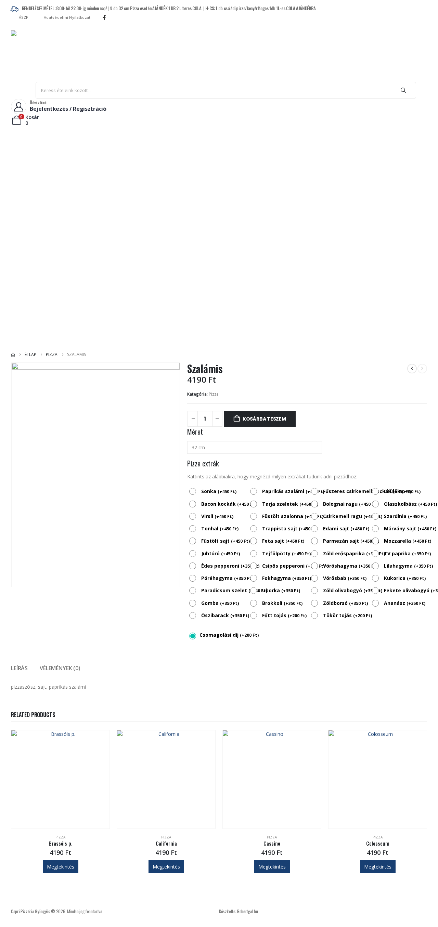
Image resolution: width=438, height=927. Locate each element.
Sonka (218, 491)
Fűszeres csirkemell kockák (367, 491)
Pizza (214, 394)
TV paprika (407, 553)
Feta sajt (283, 541)
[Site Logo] (36, 56)
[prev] (412, 368)
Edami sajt (346, 528)
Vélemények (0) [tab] (60, 668)
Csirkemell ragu (352, 516)
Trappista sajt (290, 528)
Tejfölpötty (286, 553)
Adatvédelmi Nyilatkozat (67, 17)
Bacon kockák (228, 504)
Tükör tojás (347, 615)
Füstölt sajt (225, 541)
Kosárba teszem (264, 418)
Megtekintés (60, 866)
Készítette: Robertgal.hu (238, 911)
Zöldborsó (345, 603)
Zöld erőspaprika (354, 553)
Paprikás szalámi (293, 491)
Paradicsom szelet (234, 590)
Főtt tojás (284, 615)
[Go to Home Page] (13, 354)
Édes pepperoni (230, 565)
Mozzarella (407, 541)
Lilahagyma (408, 565)
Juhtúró (220, 553)
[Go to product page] (60, 779)
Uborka (281, 590)
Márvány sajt (410, 528)
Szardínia (405, 516)
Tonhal (220, 528)
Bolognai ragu (350, 504)
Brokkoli (282, 603)
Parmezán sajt (351, 541)
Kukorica (405, 578)
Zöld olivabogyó (352, 590)
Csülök (402, 491)
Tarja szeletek (290, 504)
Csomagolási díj (229, 635)
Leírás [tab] (19, 668)
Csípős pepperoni (293, 565)
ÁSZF (23, 17)
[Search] (403, 90)
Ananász (404, 603)
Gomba (220, 603)
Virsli (217, 516)
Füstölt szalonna (292, 516)
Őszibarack (225, 615)
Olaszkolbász (410, 504)
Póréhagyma (227, 578)
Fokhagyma (286, 578)
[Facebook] (104, 17)
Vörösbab (344, 578)
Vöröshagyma (350, 565)
